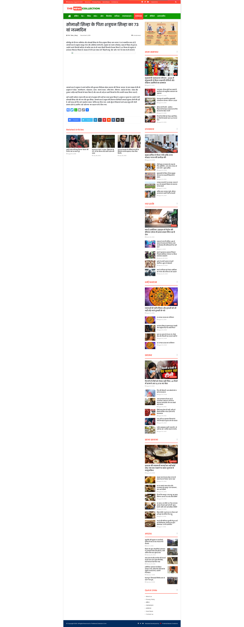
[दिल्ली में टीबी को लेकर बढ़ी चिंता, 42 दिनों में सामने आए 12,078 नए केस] (150, 118)
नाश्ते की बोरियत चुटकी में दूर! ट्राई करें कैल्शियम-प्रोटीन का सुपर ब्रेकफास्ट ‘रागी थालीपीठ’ (167, 522)
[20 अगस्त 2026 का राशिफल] (150, 345)
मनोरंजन (138, 16)
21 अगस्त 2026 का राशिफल (165, 317)
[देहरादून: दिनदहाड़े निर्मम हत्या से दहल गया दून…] (172, 580)
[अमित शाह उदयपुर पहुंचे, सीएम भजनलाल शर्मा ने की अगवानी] (150, 194)
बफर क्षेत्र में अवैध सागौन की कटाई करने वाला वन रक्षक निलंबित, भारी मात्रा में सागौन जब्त (155, 560)
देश (82, 16)
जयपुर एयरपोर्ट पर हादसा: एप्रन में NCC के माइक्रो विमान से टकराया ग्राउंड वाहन (167, 184)
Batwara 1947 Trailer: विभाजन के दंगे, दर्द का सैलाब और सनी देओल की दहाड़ (103, 151)
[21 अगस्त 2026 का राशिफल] (150, 320)
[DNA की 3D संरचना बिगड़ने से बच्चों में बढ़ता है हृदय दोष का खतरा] (150, 421)
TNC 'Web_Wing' (73, 35)
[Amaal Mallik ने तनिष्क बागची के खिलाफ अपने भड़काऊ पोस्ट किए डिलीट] (129, 141)
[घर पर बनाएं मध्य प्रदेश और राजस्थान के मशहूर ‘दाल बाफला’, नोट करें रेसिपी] (150, 488)
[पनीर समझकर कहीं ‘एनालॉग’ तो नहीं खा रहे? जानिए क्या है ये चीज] (150, 430)
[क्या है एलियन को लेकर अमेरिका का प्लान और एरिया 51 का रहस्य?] (150, 272)
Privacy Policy (96, 2)
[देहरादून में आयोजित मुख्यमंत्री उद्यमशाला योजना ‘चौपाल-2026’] (150, 101)
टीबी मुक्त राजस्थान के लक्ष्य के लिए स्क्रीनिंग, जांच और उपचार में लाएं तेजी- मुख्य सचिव (167, 166)
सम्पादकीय (161, 16)
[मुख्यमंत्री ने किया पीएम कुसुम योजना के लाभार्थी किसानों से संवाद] (150, 176)
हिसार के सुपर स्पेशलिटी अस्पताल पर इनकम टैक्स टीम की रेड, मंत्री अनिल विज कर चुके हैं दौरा (155, 551)
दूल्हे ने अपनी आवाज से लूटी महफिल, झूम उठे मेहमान (165, 262)
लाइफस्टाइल (126, 16)
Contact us (114, 2)
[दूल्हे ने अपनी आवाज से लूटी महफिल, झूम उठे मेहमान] (150, 264)
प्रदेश (95, 16)
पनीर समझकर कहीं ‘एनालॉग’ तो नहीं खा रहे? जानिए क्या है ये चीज (167, 428)
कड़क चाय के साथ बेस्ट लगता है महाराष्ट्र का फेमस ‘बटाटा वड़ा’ (166, 478)
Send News (106, 2)
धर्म (146, 16)
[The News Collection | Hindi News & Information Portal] (83, 8)
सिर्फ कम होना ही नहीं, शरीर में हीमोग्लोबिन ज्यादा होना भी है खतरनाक (166, 411)
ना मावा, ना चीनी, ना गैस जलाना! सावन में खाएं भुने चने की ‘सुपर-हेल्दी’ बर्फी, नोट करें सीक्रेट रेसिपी (167, 505)
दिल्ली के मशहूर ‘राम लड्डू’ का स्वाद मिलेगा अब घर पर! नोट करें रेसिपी (167, 496)
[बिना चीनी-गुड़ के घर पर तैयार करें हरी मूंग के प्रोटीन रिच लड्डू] (150, 515)
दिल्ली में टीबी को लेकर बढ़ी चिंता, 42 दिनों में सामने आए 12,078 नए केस (167, 118)
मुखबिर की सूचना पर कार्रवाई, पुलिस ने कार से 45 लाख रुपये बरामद (154, 542)
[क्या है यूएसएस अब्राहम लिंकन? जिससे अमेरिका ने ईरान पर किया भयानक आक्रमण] (150, 255)
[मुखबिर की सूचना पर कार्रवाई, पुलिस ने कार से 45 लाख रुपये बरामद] (172, 542)
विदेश (89, 16)
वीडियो (152, 16)
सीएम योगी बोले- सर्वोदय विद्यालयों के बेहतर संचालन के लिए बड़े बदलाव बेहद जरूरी (167, 109)
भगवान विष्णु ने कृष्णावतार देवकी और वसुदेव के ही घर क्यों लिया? (167, 327)
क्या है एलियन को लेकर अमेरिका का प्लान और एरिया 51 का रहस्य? (167, 271)
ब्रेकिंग (76, 16)
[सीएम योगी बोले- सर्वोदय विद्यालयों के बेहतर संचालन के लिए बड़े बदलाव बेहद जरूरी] (150, 109)
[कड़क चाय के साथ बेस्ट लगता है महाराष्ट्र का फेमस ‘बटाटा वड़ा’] (150, 480)
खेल (101, 16)
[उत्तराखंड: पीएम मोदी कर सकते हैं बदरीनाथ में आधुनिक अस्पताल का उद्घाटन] (150, 92)
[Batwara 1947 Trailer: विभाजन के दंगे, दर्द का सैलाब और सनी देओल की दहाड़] (103, 141)
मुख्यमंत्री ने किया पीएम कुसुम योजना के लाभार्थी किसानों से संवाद (166, 175)
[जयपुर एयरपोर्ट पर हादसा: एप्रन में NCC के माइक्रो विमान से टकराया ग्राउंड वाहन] (150, 185)
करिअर (117, 16)
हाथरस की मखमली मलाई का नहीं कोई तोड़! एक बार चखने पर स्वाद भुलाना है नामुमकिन (160, 468)
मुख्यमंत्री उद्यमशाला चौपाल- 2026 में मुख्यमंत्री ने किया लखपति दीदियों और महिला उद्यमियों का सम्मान (159, 80)
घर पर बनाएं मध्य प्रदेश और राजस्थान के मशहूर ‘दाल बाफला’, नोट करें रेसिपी (167, 487)
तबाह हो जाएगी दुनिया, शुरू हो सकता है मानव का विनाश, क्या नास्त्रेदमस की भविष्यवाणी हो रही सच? (167, 244)
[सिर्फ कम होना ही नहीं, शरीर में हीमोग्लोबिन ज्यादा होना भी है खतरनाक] (150, 412)
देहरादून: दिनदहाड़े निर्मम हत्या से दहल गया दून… (155, 579)
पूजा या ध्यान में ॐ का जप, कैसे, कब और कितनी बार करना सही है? (167, 335)
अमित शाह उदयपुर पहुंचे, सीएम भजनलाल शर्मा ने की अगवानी (166, 192)
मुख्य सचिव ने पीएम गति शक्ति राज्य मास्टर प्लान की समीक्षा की (159, 156)
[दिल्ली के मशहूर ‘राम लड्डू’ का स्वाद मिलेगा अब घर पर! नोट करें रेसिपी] (150, 497)
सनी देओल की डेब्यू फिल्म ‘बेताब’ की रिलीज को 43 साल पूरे (77, 150)
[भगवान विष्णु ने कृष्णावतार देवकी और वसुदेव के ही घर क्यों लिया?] (150, 328)
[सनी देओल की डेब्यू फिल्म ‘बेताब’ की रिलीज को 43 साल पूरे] (77, 141)
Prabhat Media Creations (170, 623)
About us (87, 2)
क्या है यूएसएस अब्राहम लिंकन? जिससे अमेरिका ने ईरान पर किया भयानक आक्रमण (167, 254)
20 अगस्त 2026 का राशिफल (165, 343)
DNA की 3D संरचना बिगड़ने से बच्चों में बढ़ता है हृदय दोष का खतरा (167, 420)
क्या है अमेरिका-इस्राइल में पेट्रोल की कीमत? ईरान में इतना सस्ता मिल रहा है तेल (160, 232)
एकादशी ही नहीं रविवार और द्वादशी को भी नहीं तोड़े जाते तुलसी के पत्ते (160, 309)
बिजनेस (109, 16)
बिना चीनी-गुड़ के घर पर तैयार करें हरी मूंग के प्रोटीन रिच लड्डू (167, 513)
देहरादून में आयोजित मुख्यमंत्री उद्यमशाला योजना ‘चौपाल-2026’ (167, 99)
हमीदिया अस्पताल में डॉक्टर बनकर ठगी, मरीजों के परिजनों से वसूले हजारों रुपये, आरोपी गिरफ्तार (155, 570)
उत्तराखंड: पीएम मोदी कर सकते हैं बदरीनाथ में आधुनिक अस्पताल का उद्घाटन (167, 91)
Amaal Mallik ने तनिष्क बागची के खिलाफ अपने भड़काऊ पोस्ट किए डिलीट (128, 151)
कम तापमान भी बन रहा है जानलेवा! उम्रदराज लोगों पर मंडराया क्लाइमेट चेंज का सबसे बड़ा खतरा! (166, 401)
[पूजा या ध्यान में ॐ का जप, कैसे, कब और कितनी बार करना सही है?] (150, 337)
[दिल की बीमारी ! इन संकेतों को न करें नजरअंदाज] (150, 393)
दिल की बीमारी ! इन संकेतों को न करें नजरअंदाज (167, 391)
